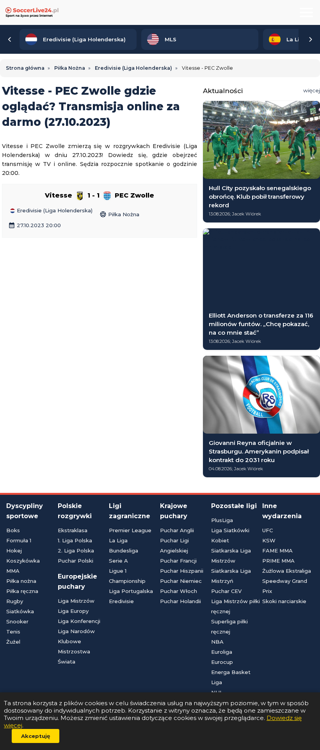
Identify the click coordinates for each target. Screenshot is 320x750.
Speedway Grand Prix (284, 586)
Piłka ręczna (22, 591)
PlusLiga (222, 520)
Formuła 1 (18, 540)
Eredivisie (121, 601)
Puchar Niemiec (181, 581)
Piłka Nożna (119, 214)
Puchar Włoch (178, 591)
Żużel (13, 642)
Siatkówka (20, 611)
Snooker (17, 621)
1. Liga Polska (75, 540)
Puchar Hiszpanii (181, 571)
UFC (267, 530)
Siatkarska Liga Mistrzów (231, 555)
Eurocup (222, 662)
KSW (269, 540)
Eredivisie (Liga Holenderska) (53, 211)
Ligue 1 (117, 571)
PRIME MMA (278, 561)
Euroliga (221, 652)
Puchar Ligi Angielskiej (174, 545)
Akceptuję (35, 736)
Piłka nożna (21, 581)
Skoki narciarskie (284, 601)
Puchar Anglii (177, 530)
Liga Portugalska (131, 591)
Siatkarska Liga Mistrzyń (231, 576)
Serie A (118, 561)
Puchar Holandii (180, 601)
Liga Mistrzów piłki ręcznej (235, 606)
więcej (311, 90)
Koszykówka (23, 561)
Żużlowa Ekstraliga (286, 571)
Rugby (14, 601)
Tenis (13, 631)
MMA (13, 571)
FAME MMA (277, 550)
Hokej (14, 550)
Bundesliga (123, 550)
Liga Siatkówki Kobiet (230, 535)
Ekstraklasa (72, 530)
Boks (13, 530)
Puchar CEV (226, 591)
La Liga (118, 540)
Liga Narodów (76, 631)
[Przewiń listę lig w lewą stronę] (10, 39)
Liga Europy (73, 611)
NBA (217, 642)
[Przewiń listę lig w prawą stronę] (310, 39)
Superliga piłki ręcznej (229, 626)
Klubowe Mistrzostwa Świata (74, 651)
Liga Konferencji (79, 621)
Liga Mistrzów (76, 601)
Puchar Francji (178, 561)
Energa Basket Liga (231, 677)
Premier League (130, 530)
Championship (127, 581)
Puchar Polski (75, 561)
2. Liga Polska (76, 550)
